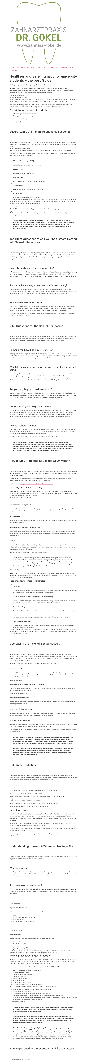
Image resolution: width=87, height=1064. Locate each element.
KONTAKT (14, 70)
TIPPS (71, 67)
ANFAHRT (64, 67)
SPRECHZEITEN (53, 67)
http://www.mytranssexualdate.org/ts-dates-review (36, 484)
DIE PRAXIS (21, 67)
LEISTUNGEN (41, 67)
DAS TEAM (30, 67)
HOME (13, 67)
